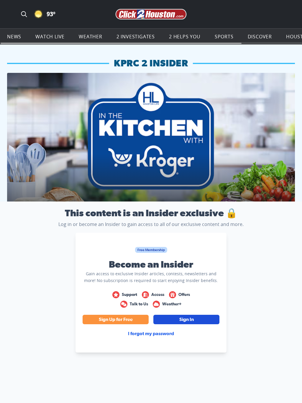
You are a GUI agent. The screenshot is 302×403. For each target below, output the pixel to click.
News (14, 36)
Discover (260, 36)
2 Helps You (185, 36)
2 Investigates (135, 36)
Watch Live (50, 36)
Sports (224, 36)
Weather (90, 36)
